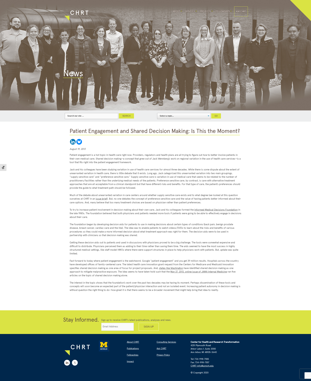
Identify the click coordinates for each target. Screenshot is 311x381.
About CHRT (133, 342)
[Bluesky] (79, 142)
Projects (205, 11)
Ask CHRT (241, 11)
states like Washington (171, 268)
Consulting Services (166, 342)
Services (190, 11)
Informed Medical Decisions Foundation (216, 210)
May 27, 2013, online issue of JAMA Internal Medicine (198, 272)
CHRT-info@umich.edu (202, 366)
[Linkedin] (73, 142)
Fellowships (223, 11)
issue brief (101, 199)
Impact (130, 361)
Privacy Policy (163, 355)
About (176, 11)
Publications (133, 348)
